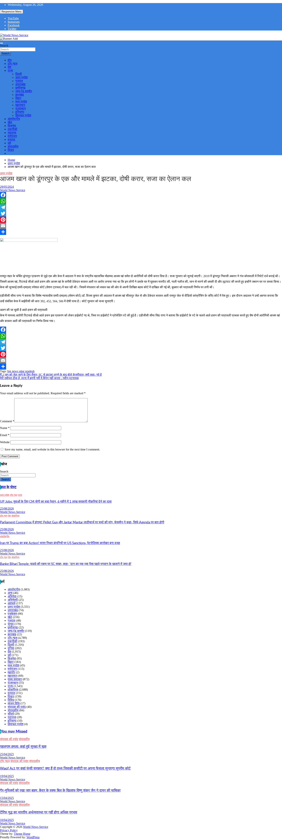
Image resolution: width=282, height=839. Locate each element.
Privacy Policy (9, 830)
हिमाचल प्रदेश (23, 115)
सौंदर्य (11, 713)
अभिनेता (12, 596)
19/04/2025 (7, 776)
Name (5, 428)
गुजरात (19, 80)
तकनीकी (12, 129)
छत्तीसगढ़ (20, 87)
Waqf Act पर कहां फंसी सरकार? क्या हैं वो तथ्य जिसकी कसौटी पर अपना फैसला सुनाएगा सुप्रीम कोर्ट (65, 768)
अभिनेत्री (13, 599)
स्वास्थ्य (12, 132)
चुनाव (11, 624)
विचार (11, 149)
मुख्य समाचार (15, 679)
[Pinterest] (141, 220)
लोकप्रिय (15, 515)
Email (4, 435)
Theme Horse (22, 833)
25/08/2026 (7, 508)
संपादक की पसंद (17, 706)
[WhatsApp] (141, 201)
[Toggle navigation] (1, 43)
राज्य (10, 70)
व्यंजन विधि (14, 703)
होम (10, 60)
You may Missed (14, 731)
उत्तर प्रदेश (21, 77)
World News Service (12, 190)
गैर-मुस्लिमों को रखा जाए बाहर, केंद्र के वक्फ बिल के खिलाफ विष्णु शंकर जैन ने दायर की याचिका (60, 790)
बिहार (18, 98)
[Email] (141, 226)
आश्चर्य (11, 603)
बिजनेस (12, 125)
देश (9, 67)
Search (4, 45)
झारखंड (19, 94)
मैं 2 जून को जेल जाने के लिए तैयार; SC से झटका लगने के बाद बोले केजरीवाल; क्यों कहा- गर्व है (51, 374)
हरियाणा (19, 112)
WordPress (33, 837)
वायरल (11, 139)
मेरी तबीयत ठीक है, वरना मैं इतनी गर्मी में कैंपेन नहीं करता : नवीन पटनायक (39, 378)
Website (5, 442)
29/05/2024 (7, 186)
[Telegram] (141, 207)
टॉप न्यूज (12, 63)
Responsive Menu (11, 11)
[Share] (141, 232)
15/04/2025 (7, 797)
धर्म (9, 143)
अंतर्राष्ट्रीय (14, 118)
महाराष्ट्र (20, 105)
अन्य (10, 592)
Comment (7, 421)
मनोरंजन (12, 136)
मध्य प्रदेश (21, 101)
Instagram (14, 21)
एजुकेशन (12, 613)
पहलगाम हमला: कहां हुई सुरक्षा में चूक (23, 746)
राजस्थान (20, 108)
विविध (11, 699)
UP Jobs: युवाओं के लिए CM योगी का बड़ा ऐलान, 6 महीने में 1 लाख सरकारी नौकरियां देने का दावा (56, 501)
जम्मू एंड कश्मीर (23, 91)
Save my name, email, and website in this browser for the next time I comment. (52, 449)
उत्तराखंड (20, 84)
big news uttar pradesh (21, 371)
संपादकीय (13, 146)
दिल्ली (18, 74)
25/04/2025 (7, 754)
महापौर (11, 672)
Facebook (14, 25)
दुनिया (11, 648)
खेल (10, 122)
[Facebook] (141, 195)
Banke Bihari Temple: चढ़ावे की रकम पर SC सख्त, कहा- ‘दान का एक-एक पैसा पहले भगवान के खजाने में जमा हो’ (66, 564)
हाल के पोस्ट (8, 487)
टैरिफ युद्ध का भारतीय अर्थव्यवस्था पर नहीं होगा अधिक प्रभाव (38, 812)
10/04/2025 (7, 820)
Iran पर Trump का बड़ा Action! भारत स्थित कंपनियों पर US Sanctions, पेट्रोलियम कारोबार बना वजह (60, 543)
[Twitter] (141, 213)
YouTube (13, 18)
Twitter (12, 28)
